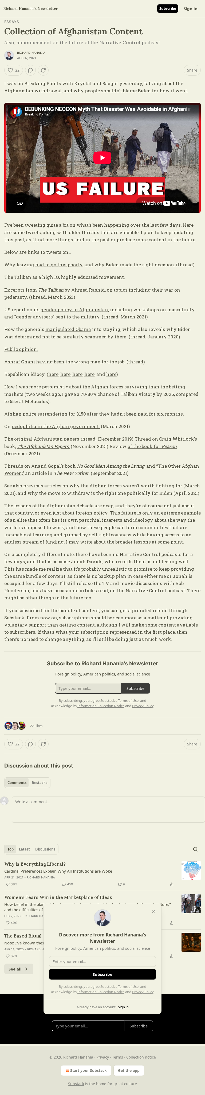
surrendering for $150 (61, 414)
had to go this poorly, (59, 265)
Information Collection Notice (100, 991)
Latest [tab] (24, 849)
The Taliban (51, 290)
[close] (153, 911)
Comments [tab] (16, 782)
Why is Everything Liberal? (35, 864)
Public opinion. (21, 349)
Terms (117, 1057)
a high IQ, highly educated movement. (81, 277)
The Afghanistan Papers (43, 446)
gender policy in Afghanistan (74, 309)
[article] (102, 874)
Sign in (191, 8)
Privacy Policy (142, 991)
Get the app (129, 1070)
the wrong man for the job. (95, 362)
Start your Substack (88, 1070)
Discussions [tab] (45, 849)
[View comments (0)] (30, 70)
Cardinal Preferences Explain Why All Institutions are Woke (58, 871)
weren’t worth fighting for (152, 486)
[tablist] (27, 782)
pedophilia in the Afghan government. (56, 426)
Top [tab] (10, 849)
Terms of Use (128, 986)
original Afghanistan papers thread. (55, 439)
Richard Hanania (31, 53)
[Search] (195, 849)
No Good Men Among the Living (110, 466)
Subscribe (167, 8)
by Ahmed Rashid (85, 290)
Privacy (102, 1057)
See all (15, 969)
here (53, 374)
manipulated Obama (68, 329)
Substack (76, 1083)
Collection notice (141, 1057)
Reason (169, 446)
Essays (11, 21)
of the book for (144, 446)
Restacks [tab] (39, 782)
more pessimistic (48, 387)
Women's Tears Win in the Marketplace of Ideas (58, 897)
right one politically (128, 493)
